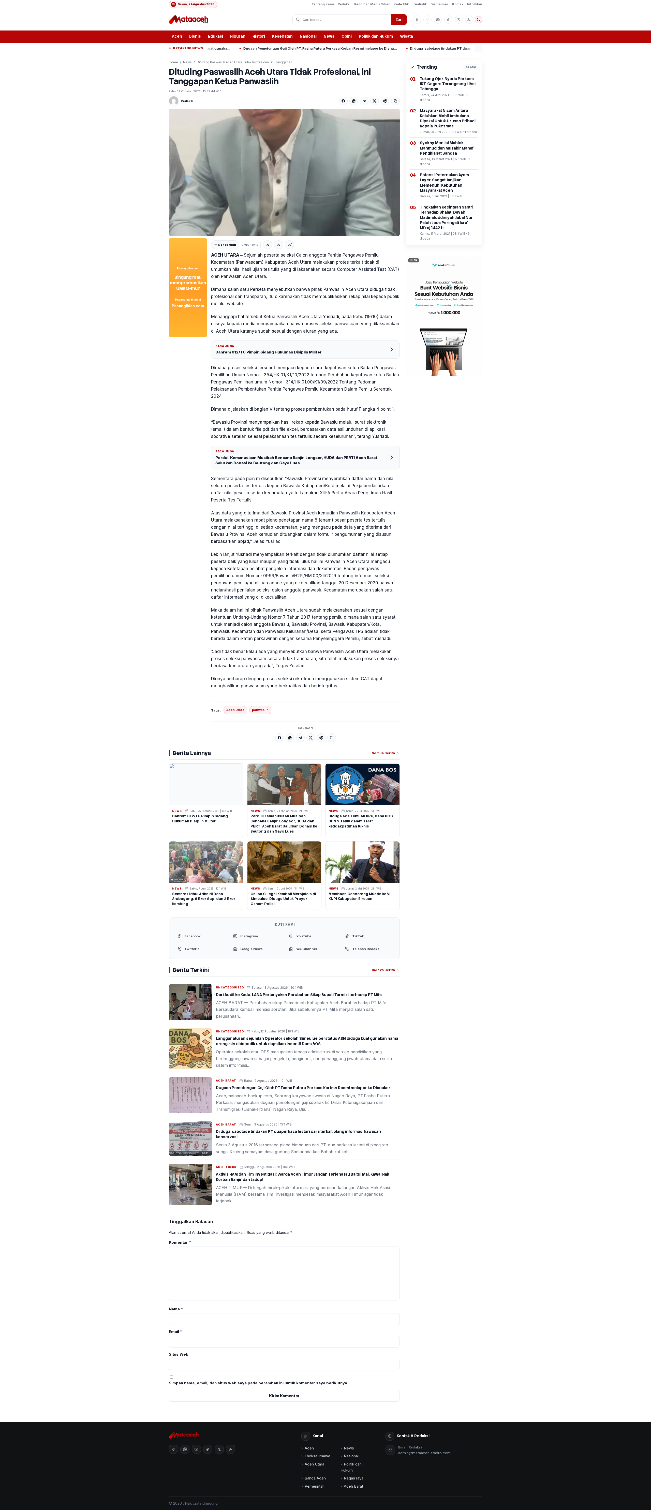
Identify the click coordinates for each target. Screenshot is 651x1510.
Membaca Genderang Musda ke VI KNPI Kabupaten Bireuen (359, 896)
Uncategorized (230, 987)
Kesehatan (282, 36)
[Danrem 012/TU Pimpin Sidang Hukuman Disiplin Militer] (206, 784)
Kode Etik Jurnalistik (410, 4)
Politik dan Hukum (376, 36)
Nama (176, 1309)
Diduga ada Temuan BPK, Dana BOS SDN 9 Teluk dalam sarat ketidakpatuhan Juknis (361, 821)
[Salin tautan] (395, 101)
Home (173, 62)
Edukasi (215, 36)
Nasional (308, 36)
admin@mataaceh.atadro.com (424, 1452)
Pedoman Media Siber (372, 4)
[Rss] (469, 20)
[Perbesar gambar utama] (284, 172)
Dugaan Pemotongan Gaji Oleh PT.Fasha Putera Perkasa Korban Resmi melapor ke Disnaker (237, 48)
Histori (259, 36)
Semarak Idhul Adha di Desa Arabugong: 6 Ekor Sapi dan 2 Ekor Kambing (203, 899)
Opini (347, 36)
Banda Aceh (315, 1478)
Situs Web (178, 1354)
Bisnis (195, 36)
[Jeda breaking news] (478, 48)
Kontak (457, 4)
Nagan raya (353, 1478)
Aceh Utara (235, 710)
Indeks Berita (383, 970)
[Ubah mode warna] (478, 19)
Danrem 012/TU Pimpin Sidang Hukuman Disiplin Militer (268, 352)
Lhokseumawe (317, 1456)
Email (175, 1331)
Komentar (180, 1242)
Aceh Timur (226, 1167)
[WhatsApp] (353, 101)
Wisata (406, 36)
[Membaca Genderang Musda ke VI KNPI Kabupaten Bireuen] (363, 862)
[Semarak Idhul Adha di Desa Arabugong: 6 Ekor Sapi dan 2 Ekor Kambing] (206, 862)
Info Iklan (474, 4)
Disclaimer (439, 4)
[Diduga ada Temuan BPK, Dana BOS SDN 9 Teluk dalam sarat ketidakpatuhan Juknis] (363, 784)
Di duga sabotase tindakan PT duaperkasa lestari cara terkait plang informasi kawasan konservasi (404, 48)
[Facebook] (343, 101)
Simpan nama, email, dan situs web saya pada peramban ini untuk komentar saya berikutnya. (258, 1383)
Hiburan (237, 36)
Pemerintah (314, 1486)
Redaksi (344, 4)
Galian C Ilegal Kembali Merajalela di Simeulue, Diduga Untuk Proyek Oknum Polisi (283, 899)
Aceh (177, 36)
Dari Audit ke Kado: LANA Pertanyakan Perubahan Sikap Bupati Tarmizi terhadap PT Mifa (299, 994)
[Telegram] (364, 101)
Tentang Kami (323, 4)
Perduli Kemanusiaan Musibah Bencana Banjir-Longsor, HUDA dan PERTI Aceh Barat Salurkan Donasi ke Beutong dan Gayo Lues (296, 460)
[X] (374, 101)
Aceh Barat (226, 1080)
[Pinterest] (385, 101)
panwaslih (260, 710)
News (329, 36)
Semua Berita (383, 753)
